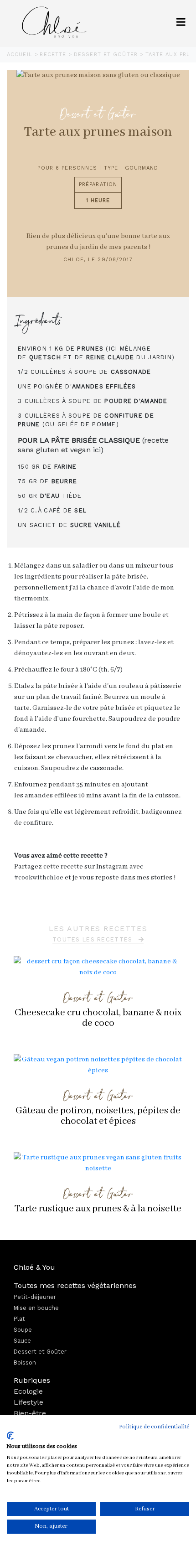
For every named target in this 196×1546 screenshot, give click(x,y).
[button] (181, 23)
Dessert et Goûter (107, 54)
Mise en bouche (36, 1307)
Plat (19, 1318)
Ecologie (28, 1391)
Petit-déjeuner (35, 1296)
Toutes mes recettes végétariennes (75, 1285)
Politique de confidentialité (154, 1427)
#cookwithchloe (38, 878)
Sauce (22, 1340)
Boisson (25, 1362)
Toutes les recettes (93, 939)
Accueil (21, 54)
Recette (54, 54)
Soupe (23, 1329)
